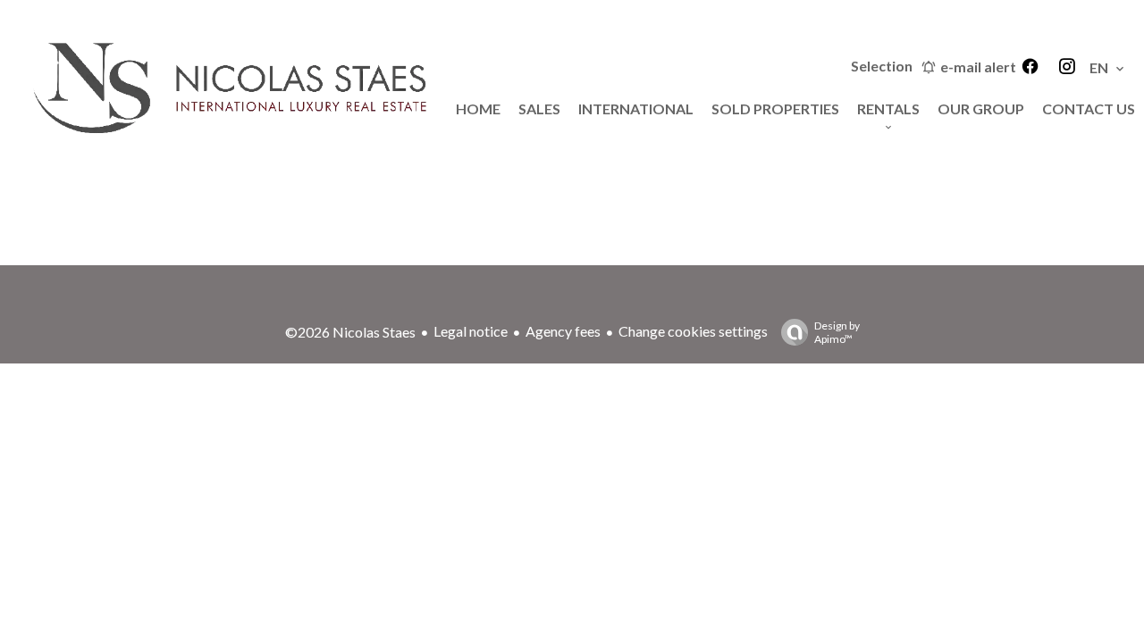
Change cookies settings (693, 330)
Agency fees (563, 330)
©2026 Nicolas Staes (350, 331)
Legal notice (470, 330)
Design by (837, 332)
